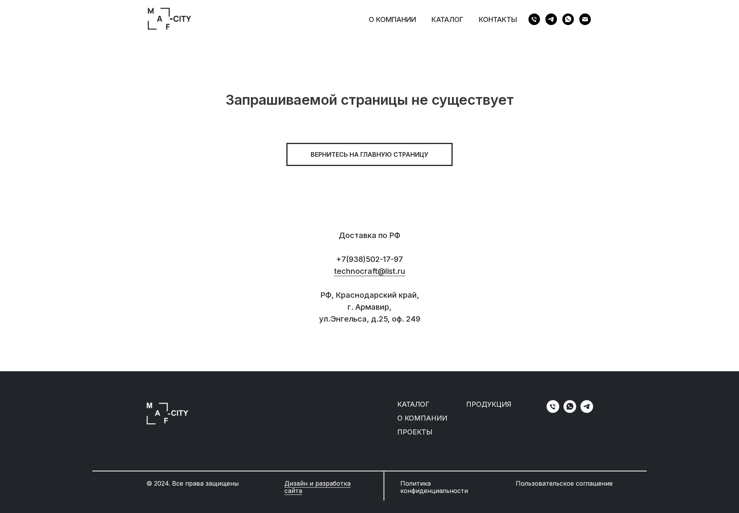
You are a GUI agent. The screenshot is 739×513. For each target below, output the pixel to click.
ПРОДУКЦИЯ (489, 404)
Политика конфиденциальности (434, 487)
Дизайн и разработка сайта (317, 487)
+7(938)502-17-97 (369, 259)
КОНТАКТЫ (498, 19)
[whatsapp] (568, 19)
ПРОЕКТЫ (414, 432)
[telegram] (551, 19)
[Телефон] (534, 19)
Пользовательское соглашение (564, 483)
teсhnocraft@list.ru (369, 271)
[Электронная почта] (585, 19)
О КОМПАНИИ (392, 19)
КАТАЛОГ (447, 19)
